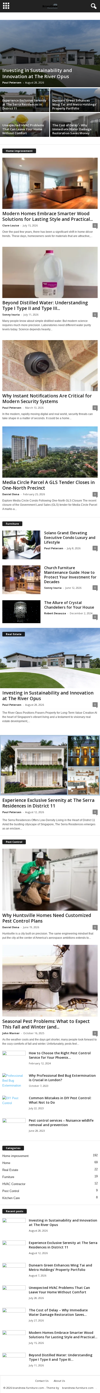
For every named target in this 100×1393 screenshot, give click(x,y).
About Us (59, 1380)
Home (6, 1163)
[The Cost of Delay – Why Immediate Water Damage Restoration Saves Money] (14, 1316)
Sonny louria (11, 314)
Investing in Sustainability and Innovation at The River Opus (37, 73)
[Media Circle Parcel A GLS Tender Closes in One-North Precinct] (50, 452)
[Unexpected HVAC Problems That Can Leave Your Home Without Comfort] (14, 1294)
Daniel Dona (10, 494)
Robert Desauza (55, 613)
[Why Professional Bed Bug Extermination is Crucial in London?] (14, 1080)
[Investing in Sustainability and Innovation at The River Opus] (50, 53)
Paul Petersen (11, 82)
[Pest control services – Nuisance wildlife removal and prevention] (14, 1127)
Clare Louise (10, 225)
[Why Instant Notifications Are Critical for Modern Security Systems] (50, 365)
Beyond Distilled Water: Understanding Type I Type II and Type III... (45, 305)
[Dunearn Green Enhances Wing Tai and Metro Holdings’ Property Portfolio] (14, 1271)
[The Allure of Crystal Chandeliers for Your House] (21, 611)
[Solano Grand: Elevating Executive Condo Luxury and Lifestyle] (21, 545)
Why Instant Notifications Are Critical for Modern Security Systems (47, 398)
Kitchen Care (11, 1198)
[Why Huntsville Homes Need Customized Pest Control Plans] (50, 880)
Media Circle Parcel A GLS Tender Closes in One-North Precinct (48, 485)
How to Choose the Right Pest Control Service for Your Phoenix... (60, 1055)
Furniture (8, 1177)
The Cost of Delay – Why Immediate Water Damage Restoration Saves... (58, 1312)
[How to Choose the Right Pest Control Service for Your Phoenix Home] (14, 1057)
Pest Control (10, 1191)
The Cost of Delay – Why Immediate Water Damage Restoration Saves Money (72, 129)
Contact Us (41, 1380)
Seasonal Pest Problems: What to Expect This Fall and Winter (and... (46, 1024)
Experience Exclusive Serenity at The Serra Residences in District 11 (24, 104)
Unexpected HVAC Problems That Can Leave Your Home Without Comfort (23, 129)
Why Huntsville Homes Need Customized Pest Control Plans (46, 918)
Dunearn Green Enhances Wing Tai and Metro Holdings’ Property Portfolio (74, 104)
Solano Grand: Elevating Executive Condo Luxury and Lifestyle (69, 537)
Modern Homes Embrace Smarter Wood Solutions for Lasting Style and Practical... (47, 216)
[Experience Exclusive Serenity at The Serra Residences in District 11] (50, 765)
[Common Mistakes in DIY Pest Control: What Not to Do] (14, 1101)
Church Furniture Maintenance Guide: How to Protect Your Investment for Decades (70, 574)
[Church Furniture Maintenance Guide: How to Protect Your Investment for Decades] (21, 579)
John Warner (11, 1033)
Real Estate (10, 1170)
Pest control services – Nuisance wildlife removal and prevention (61, 1122)
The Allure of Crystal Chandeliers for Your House (69, 605)
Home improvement (15, 1156)
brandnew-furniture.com (77, 1387)
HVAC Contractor (13, 1184)
